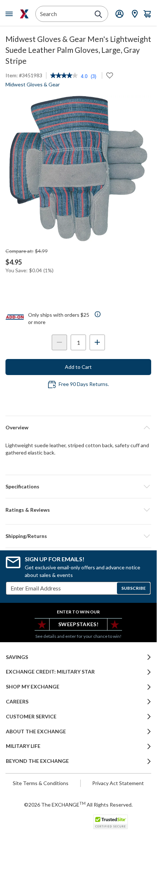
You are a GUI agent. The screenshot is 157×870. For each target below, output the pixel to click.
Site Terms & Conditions (40, 783)
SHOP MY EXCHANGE (32, 687)
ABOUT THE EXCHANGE (36, 731)
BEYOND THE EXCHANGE (37, 761)
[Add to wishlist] (109, 75)
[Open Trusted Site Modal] (110, 822)
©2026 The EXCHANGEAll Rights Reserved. (78, 804)
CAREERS (17, 702)
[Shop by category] (10, 14)
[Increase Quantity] (97, 342)
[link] (64, 76)
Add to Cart (78, 367)
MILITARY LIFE (23, 746)
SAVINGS (17, 657)
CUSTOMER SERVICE (31, 716)
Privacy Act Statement (118, 783)
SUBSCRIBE (133, 588)
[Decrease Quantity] (59, 342)
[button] (78, 510)
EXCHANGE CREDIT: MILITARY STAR (50, 672)
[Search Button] (98, 14)
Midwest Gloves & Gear (32, 84)
